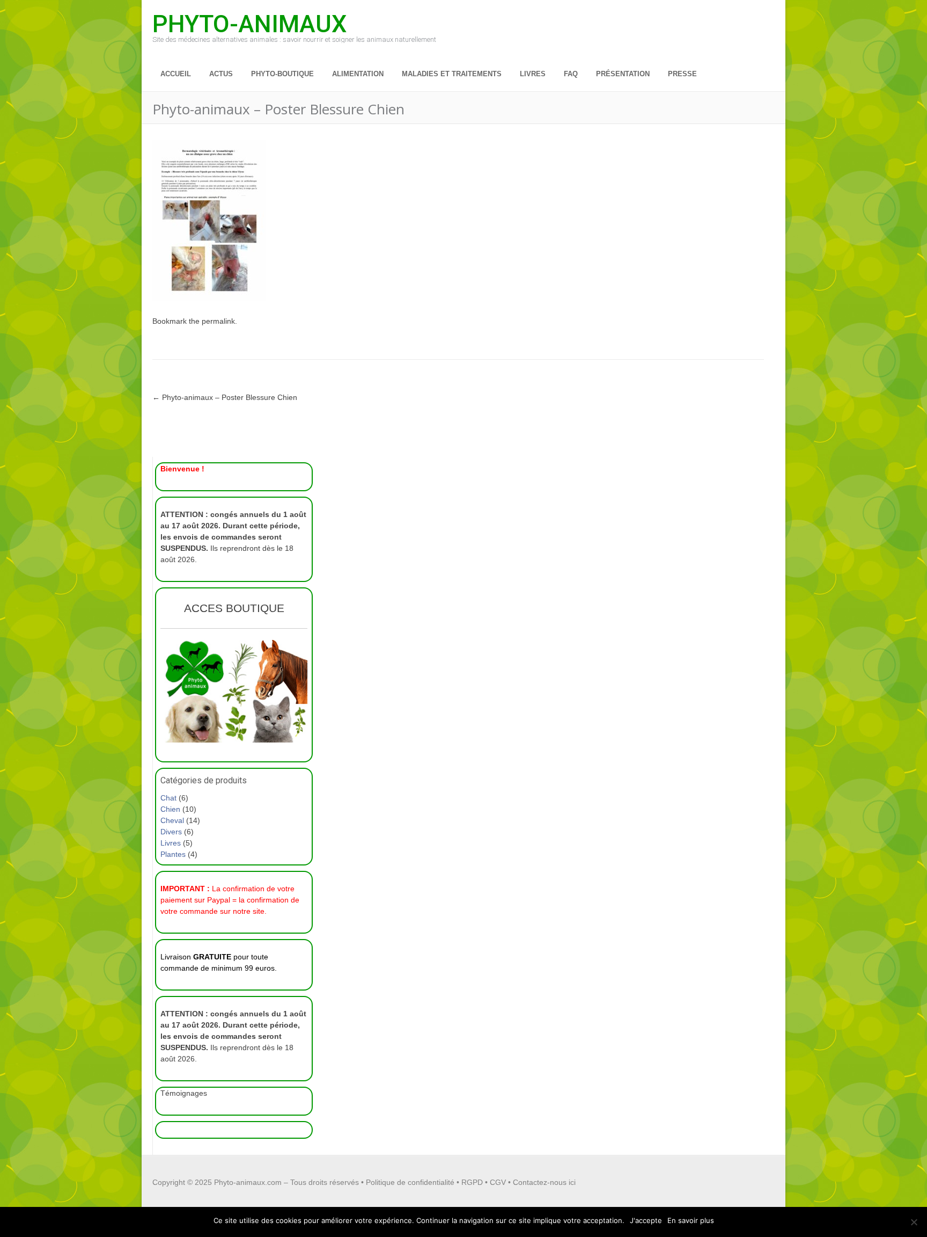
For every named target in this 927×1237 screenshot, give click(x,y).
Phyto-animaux (249, 23)
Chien (170, 809)
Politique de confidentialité (410, 1182)
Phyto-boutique (282, 74)
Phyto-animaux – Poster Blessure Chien (224, 397)
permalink (218, 321)
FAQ (571, 74)
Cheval (172, 820)
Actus (221, 74)
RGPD (472, 1182)
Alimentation (358, 74)
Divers (171, 831)
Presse (682, 74)
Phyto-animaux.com (248, 1182)
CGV (498, 1182)
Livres (533, 74)
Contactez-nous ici (544, 1182)
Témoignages (183, 1093)
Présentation (623, 74)
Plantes (173, 854)
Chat (168, 798)
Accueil (175, 74)
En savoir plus (690, 1220)
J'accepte (646, 1220)
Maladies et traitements (452, 74)
